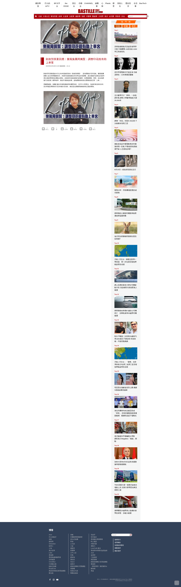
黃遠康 (51, 555)
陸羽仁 (51, 546)
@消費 (111, 16)
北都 (40, 16)
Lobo (50, 553)
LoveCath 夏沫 (96, 548)
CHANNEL (88, 3)
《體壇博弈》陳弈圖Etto (99, 566)
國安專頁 (38, 4)
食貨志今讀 (74, 571)
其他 (123, 16)
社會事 (65, 16)
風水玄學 (52, 550)
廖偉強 (72, 557)
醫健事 (94, 16)
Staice (72, 562)
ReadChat (52, 568)
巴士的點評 (52, 537)
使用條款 (118, 542)
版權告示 (118, 539)
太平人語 (73, 553)
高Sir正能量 (74, 539)
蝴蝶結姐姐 (74, 573)
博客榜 (117, 16)
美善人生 (120, 4)
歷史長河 (128, 4)
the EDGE (66, 4)
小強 (50, 548)
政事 (60, 16)
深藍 (50, 539)
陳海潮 (93, 568)
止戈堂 (72, 544)
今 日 (118, 26)
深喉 (71, 535)
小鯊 (71, 546)
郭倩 (71, 541)
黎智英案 (54, 16)
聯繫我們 (118, 548)
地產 (83, 16)
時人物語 (94, 541)
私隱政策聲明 (119, 545)
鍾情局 (51, 541)
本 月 (133, 26)
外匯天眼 (94, 544)
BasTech (142, 3)
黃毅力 (93, 546)
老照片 (72, 564)
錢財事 (78, 16)
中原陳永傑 (52, 564)
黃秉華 (72, 550)
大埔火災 (46, 16)
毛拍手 (93, 535)
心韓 (102, 4)
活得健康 (52, 559)
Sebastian (52, 544)
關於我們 (118, 551)
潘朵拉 (72, 559)
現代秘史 (94, 537)
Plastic (108, 3)
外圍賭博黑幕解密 (76, 537)
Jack (92, 553)
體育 (113, 4)
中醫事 (88, 16)
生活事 (135, 4)
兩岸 (106, 16)
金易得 (93, 555)
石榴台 (80, 4)
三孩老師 (94, 557)
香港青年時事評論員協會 (99, 550)
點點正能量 (52, 566)
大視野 (101, 16)
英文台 (74, 4)
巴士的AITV (47, 4)
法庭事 (71, 16)
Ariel (50, 535)
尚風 (71, 555)
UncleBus (52, 562)
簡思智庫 (94, 559)
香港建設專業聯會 (97, 539)
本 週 (126, 26)
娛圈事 (97, 4)
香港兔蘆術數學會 (55, 557)
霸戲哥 (72, 548)
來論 (92, 571)
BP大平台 (57, 4)
